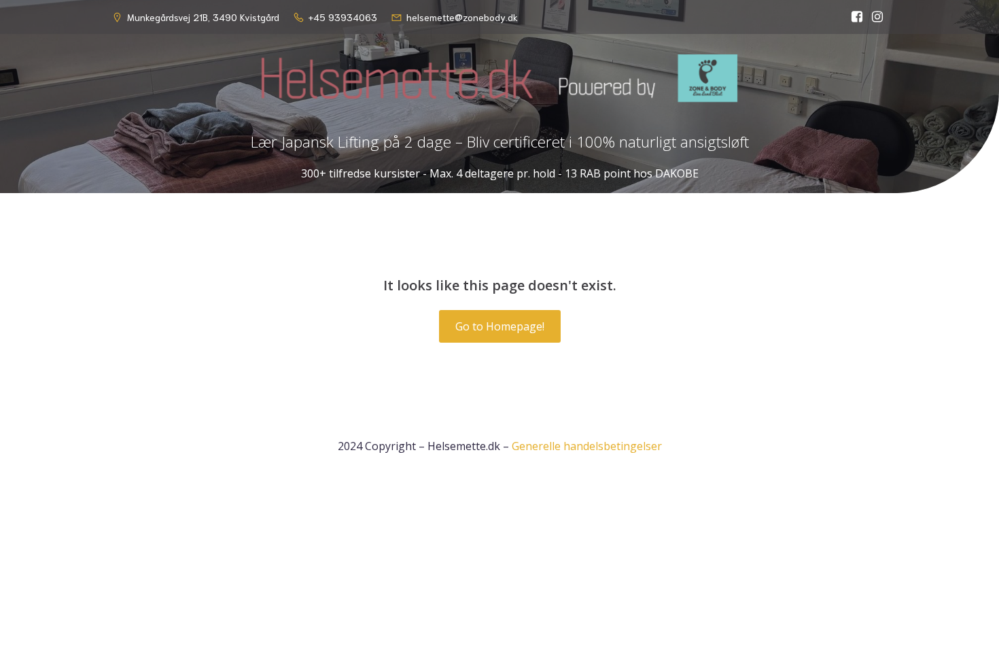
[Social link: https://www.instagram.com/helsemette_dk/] (877, 17)
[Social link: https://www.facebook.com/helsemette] (857, 17)
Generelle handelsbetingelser (587, 446)
